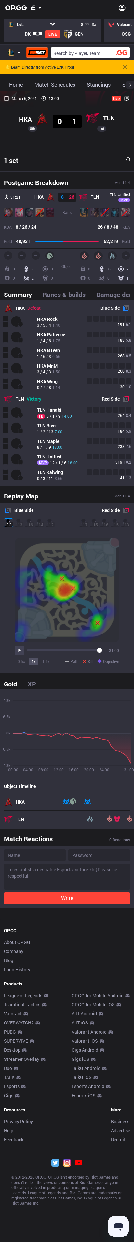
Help (8, 1130)
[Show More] (36, 7)
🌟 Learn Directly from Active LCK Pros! (39, 67)
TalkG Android (86, 1068)
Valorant (13, 1013)
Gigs (8, 1095)
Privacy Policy (18, 1121)
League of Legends (23, 995)
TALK (9, 1077)
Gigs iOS (80, 1059)
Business (120, 1121)
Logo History (17, 969)
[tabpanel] (67, 393)
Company (13, 951)
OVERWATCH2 (19, 1023)
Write (67, 898)
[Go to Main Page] (16, 7)
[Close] (125, 67)
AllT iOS (80, 1023)
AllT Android (84, 1013)
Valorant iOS (85, 1041)
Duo (8, 1068)
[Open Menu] (122, 7)
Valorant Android (89, 1032)
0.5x (21, 661)
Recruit (118, 1139)
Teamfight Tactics (22, 1004)
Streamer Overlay (21, 1059)
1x (34, 661)
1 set (11, 160)
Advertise (120, 1130)
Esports (12, 1086)
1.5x (46, 661)
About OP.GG (17, 942)
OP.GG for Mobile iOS (93, 1004)
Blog (8, 960)
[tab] (20, 294)
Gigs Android (85, 1050)
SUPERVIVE (16, 1041)
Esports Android (88, 1086)
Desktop (12, 1050)
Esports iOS (84, 1095)
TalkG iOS (82, 1077)
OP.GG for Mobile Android (98, 995)
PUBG (10, 1032)
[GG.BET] (37, 52)
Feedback (13, 1139)
